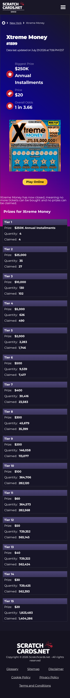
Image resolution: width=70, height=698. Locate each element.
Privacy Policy (49, 677)
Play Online (35, 182)
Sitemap (33, 669)
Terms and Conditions (35, 685)
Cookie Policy (21, 677)
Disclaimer (56, 669)
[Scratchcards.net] (13, 8)
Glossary (12, 669)
